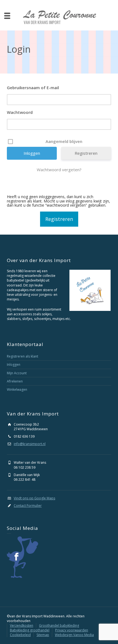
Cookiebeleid (20, 634)
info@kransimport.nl (30, 443)
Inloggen (13, 364)
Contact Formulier (28, 505)
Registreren (86, 153)
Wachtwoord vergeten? (59, 169)
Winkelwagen (17, 389)
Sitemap (42, 634)
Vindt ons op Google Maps (34, 498)
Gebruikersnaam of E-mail (33, 87)
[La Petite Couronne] (59, 17)
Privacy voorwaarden (71, 630)
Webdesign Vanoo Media (74, 634)
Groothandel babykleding (59, 625)
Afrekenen (15, 381)
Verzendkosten (21, 625)
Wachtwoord (20, 112)
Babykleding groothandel (29, 630)
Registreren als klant (22, 356)
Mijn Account (17, 373)
